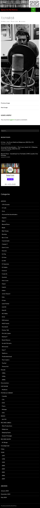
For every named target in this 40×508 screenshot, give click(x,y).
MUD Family (5, 323)
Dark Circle (5, 247)
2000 (3, 465)
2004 (3, 469)
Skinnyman (5, 346)
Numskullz (5, 327)
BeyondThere (6, 224)
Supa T (4, 350)
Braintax (4, 234)
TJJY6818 (22, 21)
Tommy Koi (5, 366)
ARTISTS (3, 201)
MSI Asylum (5, 320)
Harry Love (5, 280)
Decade (3, 369)
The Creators (5, 360)
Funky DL (4, 274)
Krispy (4, 300)
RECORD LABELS (6, 422)
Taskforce (4, 353)
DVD (3, 403)
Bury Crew (5, 237)
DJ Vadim (4, 267)
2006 (3, 475)
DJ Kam (4, 257)
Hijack (4, 284)
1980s (3, 373)
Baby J (4, 221)
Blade (3, 227)
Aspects (4, 217)
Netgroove (5, 429)
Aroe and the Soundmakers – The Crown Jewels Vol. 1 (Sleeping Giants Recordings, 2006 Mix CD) (19, 148)
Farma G (4, 270)
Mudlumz (4, 389)
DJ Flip (4, 254)
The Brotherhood (7, 356)
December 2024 (5, 494)
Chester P (5, 244)
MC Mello (5, 313)
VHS (3, 412)
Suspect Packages (7, 436)
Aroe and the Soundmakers (9, 214)
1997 (3, 455)
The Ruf (4, 363)
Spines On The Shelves (9, 10)
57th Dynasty (6, 204)
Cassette (4, 396)
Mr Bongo (5, 442)
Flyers (3, 406)
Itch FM (4, 419)
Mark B (4, 310)
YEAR (2, 452)
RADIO (3, 416)
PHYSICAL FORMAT (7, 393)
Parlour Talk (5, 330)
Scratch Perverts (6, 343)
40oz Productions (7, 426)
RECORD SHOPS (6, 439)
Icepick (4, 287)
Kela (3, 297)
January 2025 (5, 491)
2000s (3, 379)
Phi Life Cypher (6, 333)
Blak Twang (5, 231)
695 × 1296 (15, 21)
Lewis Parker (5, 303)
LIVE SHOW (4, 386)
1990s (3, 376)
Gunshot (4, 277)
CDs (3, 399)
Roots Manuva (6, 340)
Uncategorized (5, 445)
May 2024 (4, 497)
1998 (3, 459)
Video (2, 449)
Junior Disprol (6, 293)
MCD (3, 317)
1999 (3, 462)
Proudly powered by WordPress (8, 505)
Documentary (5, 383)
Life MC (4, 307)
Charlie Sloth (5, 241)
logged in (12, 120)
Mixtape (4, 409)
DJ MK (4, 260)
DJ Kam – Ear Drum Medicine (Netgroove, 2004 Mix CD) (17, 142)
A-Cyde (4, 208)
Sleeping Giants (6, 432)
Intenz (3, 290)
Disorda (4, 251)
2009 (3, 479)
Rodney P (4, 336)
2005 (3, 472)
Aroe (3, 211)
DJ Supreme (5, 264)
